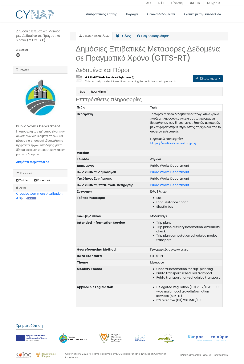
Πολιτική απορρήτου (190, 355)
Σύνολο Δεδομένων (95, 36)
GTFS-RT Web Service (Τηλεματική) (110, 77)
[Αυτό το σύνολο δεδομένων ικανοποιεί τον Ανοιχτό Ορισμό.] (29, 198)
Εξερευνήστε (208, 78)
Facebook (43, 180)
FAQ (147, 3)
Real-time (98, 91)
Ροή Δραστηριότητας (154, 36)
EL (164, 3)
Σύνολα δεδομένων (161, 14)
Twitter (23, 180)
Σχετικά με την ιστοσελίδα (202, 14)
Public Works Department (169, 172)
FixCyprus (212, 3)
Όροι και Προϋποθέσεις (215, 355)
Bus (82, 91)
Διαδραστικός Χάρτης (101, 14)
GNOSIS (194, 3)
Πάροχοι (132, 14)
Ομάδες (125, 36)
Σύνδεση (177, 3)
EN (158, 3)
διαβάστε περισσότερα (32, 162)
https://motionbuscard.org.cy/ (173, 143)
